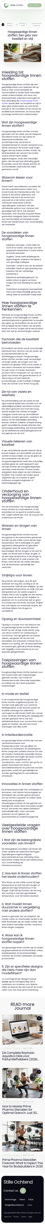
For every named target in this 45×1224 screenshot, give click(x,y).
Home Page (10, 1199)
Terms (23, 1217)
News (22, 1199)
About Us (7, 1217)
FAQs (30, 1199)
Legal (30, 1217)
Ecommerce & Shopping (36, 24)
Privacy (16, 1217)
